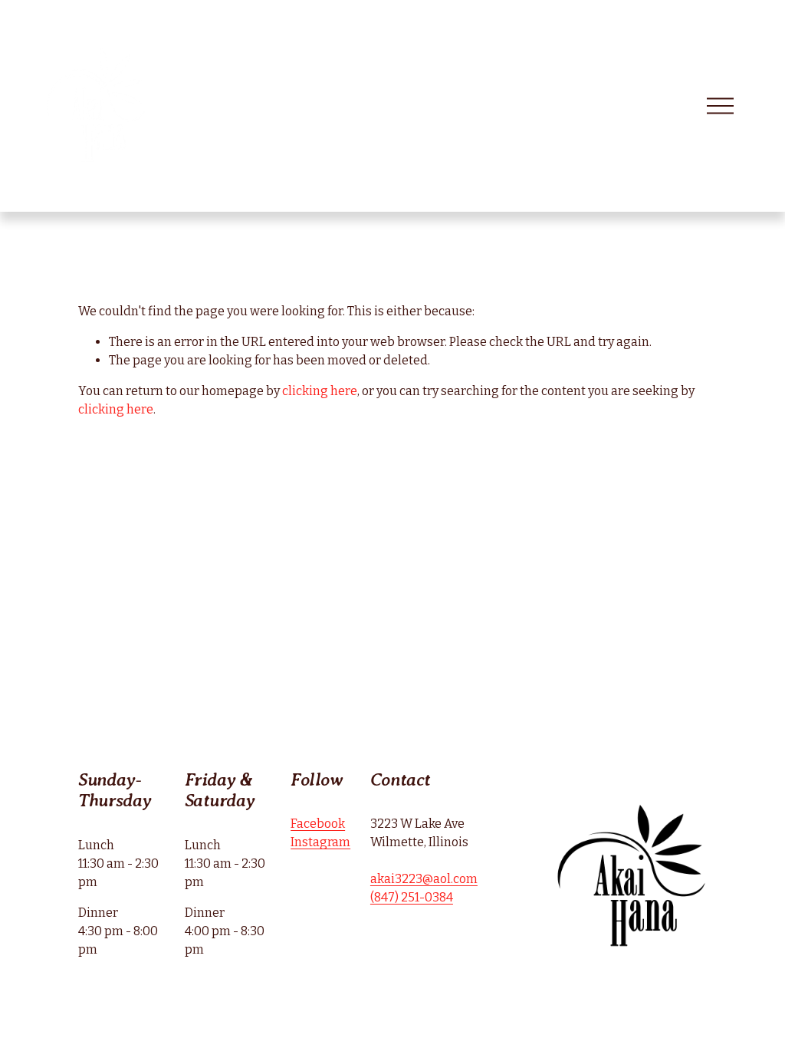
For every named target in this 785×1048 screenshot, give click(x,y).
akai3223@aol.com (424, 879)
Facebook (318, 823)
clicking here (319, 391)
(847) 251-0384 (411, 897)
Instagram (320, 842)
